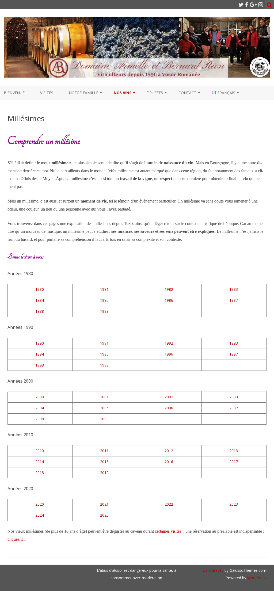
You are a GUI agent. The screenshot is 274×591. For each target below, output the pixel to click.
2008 (39, 418)
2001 (104, 396)
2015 (104, 461)
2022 (169, 504)
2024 (39, 515)
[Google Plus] (253, 4)
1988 (39, 311)
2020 (39, 504)
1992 (169, 343)
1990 (39, 343)
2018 (39, 472)
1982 (169, 289)
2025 (104, 515)
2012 (169, 450)
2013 (233, 450)
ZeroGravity (213, 570)
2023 (233, 504)
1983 (233, 289)
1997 (233, 354)
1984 (39, 300)
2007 (233, 407)
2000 (39, 396)
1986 (169, 300)
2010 (39, 450)
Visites (46, 92)
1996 (169, 354)
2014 (39, 461)
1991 (104, 343)
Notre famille (83, 92)
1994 (39, 354)
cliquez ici (16, 539)
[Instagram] (260, 4)
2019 (104, 472)
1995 (104, 354)
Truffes (155, 92)
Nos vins (122, 92)
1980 (39, 289)
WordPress (256, 577)
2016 (169, 461)
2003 (233, 396)
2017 (233, 461)
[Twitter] (241, 4)
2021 (104, 504)
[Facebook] (246, 4)
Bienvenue (14, 92)
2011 (104, 450)
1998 (39, 365)
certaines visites (168, 531)
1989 (104, 311)
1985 (104, 300)
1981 (104, 289)
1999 (104, 365)
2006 (169, 407)
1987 (233, 300)
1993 (233, 343)
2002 (169, 396)
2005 (104, 407)
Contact (187, 92)
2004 (39, 407)
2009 (104, 418)
